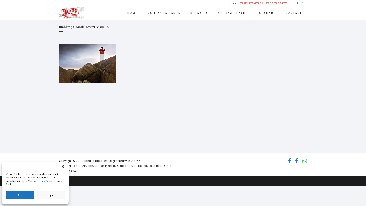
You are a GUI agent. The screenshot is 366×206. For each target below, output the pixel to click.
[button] (63, 166)
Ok (20, 195)
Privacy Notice (45, 180)
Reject (51, 195)
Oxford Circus (126, 165)
